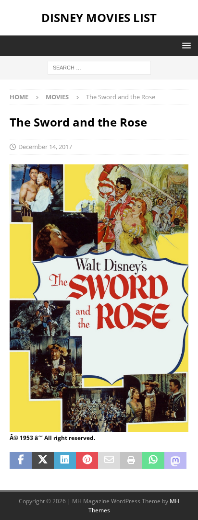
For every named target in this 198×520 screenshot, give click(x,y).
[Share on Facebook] (21, 460)
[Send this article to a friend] (109, 460)
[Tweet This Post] (43, 460)
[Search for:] (99, 66)
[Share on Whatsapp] (153, 460)
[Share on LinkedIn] (65, 460)
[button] (185, 45)
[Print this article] (131, 460)
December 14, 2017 (45, 146)
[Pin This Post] (87, 460)
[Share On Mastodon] (175, 460)
